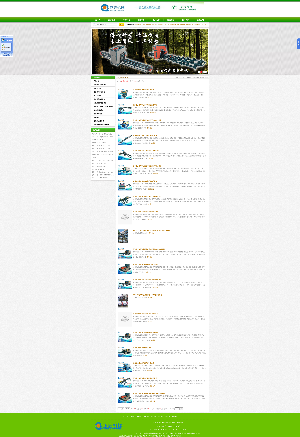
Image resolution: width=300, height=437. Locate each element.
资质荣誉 (170, 20)
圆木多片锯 (150, 24)
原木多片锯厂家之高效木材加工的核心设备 (146, 151)
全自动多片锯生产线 (100, 85)
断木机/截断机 (98, 110)
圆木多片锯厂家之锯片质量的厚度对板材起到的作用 (149, 393)
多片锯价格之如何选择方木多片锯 (143, 363)
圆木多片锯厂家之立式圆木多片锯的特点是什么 (148, 280)
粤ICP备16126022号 (174, 426)
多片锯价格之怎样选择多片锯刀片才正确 (145, 314)
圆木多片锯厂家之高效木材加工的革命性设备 (147, 166)
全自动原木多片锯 (99, 92)
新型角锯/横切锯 (99, 121)
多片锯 (137, 24)
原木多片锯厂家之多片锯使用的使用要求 (145, 332)
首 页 (97, 20)
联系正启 (200, 20)
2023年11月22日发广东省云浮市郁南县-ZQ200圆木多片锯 (151, 230)
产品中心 (126, 20)
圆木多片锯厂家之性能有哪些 (142, 348)
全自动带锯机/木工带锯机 (102, 124)
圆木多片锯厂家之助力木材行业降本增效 (145, 212)
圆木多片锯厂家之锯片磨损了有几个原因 (145, 264)
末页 (127, 409)
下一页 (121, 409)
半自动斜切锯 (98, 114)
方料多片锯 (180, 24)
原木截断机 (187, 24)
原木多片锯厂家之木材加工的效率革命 (145, 105)
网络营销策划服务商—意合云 (191, 433)
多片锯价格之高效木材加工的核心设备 (145, 135)
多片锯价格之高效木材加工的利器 (143, 90)
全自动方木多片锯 (99, 99)
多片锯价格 (172, 24)
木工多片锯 (195, 24)
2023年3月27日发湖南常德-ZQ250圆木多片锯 (147, 295)
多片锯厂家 (143, 24)
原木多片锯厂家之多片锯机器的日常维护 (145, 378)
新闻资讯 (185, 20)
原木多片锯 (158, 24)
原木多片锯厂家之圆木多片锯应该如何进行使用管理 (149, 249)
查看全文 (151, 97)
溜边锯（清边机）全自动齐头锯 (103, 106)
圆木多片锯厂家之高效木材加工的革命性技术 (147, 120)
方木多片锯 (165, 24)
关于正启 (111, 20)
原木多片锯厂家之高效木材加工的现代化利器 (147, 196)
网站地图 (174, 416)
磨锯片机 (96, 117)
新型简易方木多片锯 (100, 103)
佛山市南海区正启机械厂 (192, 77)
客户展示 (155, 20)
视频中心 (141, 20)
